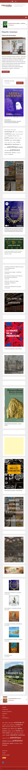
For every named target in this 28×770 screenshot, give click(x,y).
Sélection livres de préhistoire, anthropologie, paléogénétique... (15, 174)
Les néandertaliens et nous (14, 698)
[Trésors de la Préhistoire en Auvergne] (14, 585)
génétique (11, 138)
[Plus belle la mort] (14, 648)
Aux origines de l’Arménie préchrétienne (13, 623)
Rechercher (20, 82)
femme (14, 135)
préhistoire (15, 150)
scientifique (18, 152)
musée (18, 142)
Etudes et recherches (7, 711)
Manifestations (5, 717)
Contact (4, 752)
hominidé (20, 138)
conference (20, 131)
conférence (7, 134)
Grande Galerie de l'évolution (14, 547)
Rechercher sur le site (9, 80)
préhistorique (7, 152)
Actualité (4, 707)
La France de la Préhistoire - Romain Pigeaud (13, 348)
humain (5, 142)
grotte (6, 138)
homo (11, 140)
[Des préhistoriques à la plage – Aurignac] (14, 632)
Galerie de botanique (9, 35)
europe (5, 135)
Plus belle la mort (8, 655)
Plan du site (4, 750)
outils (5, 147)
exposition (10, 135)
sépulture (6, 154)
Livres (3, 715)
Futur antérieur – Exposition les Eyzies (12, 608)
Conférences (11, 25)
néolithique (15, 144)
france (18, 135)
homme (6, 140)
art (13, 131)
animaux (8, 129)
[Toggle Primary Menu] (26, 17)
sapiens (14, 152)
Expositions (4, 713)
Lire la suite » (6, 72)
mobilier (14, 142)
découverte (18, 134)
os (20, 144)
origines (3, 738)
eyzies (9, 728)
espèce (21, 134)
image (9, 142)
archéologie (8, 131)
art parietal (4, 724)
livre (11, 142)
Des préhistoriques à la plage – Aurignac (13, 639)
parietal (20, 147)
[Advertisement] (14, 446)
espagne (12, 726)
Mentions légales (6, 755)
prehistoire (6, 150)
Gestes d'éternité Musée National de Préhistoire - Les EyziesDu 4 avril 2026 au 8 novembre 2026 (12, 121)
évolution (10, 154)
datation (13, 134)
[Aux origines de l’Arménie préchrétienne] (14, 616)
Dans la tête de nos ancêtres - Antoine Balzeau (13, 490)
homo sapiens (17, 140)
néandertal (8, 144)
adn (5, 129)
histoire (16, 138)
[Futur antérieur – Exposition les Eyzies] (14, 601)
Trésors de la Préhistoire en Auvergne (12, 286)
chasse (16, 131)
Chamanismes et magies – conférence (17, 23)
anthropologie (13, 129)
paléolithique (12, 147)
